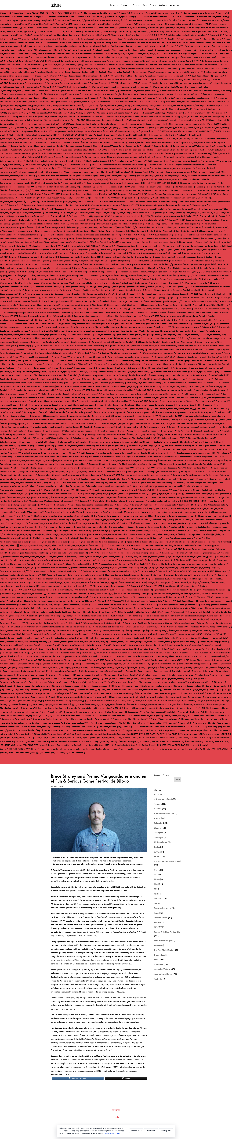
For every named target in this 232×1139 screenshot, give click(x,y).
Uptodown (158, 964)
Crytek (157, 847)
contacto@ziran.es (116, 1102)
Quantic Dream (161, 917)
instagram (116, 1109)
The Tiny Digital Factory (164, 950)
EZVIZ (157, 851)
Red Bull (157, 922)
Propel (157, 912)
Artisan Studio (160, 818)
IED (155, 874)
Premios (136, 5)
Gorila (157, 869)
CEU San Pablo (160, 842)
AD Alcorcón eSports (163, 799)
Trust (156, 959)
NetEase (157, 893)
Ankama (158, 808)
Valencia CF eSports (163, 969)
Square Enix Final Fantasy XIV (167, 932)
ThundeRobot (160, 954)
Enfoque (114, 5)
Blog (145, 5)
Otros (156, 903)
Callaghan (158, 832)
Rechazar (151, 1131)
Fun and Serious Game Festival (167, 861)
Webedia (158, 978)
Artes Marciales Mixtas (164, 813)
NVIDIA (157, 898)
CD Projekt (158, 837)
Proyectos (125, 5)
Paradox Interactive (162, 908)
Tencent (157, 945)
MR (155, 888)
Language (174, 5)
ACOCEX (158, 794)
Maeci (157, 879)
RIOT (156, 927)
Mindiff (157, 884)
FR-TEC (157, 856)
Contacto (163, 5)
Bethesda (158, 823)
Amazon (158, 803)
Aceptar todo (136, 1131)
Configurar (165, 1131)
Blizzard (157, 827)
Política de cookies (112, 1133)
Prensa (153, 5)
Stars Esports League (163, 940)
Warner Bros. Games (163, 974)
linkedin (115, 1117)
